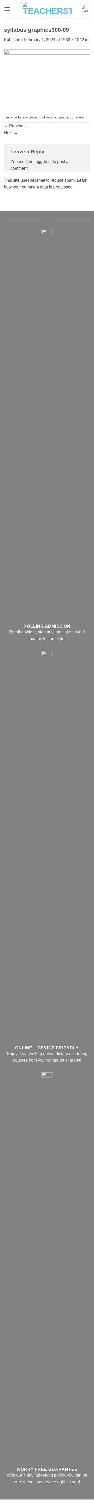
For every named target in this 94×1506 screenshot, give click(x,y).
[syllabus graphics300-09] (47, 77)
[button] (7, 9)
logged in (43, 161)
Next (11, 132)
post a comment (71, 117)
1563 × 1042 (72, 39)
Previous (15, 126)
